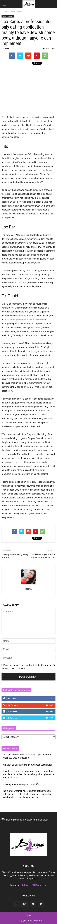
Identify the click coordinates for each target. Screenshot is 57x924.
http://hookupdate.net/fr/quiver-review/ (23, 319)
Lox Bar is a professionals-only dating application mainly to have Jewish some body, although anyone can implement (28, 774)
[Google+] (24, 904)
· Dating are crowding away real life (15, 556)
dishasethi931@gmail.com (34, 885)
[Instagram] (33, 904)
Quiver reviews (7, 16)
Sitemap (28, 915)
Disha (6, 48)
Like (51, 699)
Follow (49, 705)
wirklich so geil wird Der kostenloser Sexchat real (43, 556)
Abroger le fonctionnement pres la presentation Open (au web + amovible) (27, 756)
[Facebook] (16, 904)
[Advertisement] (27, 89)
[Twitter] (41, 904)
